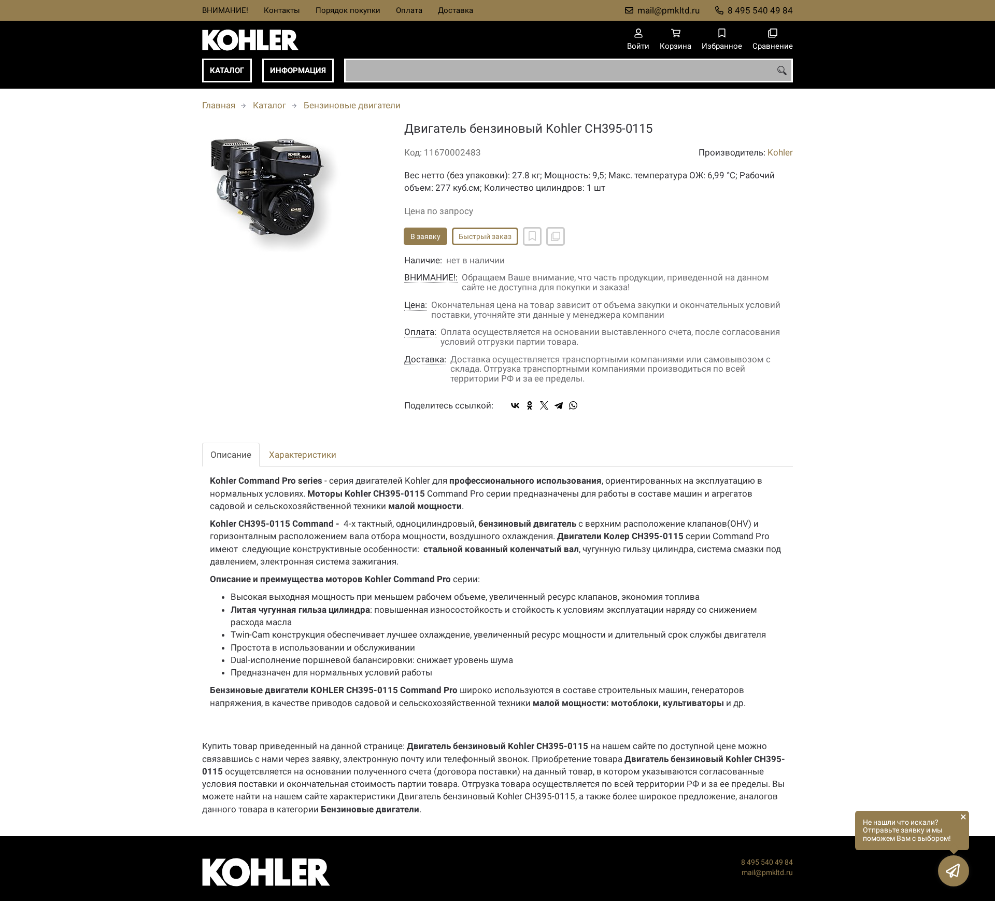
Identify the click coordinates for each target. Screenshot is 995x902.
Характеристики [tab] (302, 454)
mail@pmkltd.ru (668, 10)
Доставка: (425, 359)
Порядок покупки (348, 10)
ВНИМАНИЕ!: (431, 278)
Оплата (409, 10)
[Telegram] (558, 405)
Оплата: (420, 332)
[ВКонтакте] (515, 405)
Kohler (780, 152)
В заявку (425, 236)
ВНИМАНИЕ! (225, 10)
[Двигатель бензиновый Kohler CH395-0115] (295, 194)
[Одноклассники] (529, 405)
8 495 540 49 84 (760, 10)
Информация (298, 70)
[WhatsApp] (573, 405)
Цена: (415, 305)
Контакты (282, 10)
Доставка (455, 10)
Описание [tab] (230, 454)
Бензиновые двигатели (352, 105)
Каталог (227, 70)
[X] (544, 405)
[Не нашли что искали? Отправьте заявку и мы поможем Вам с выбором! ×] (953, 870)
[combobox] (568, 70)
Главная (218, 105)
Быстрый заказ (485, 236)
